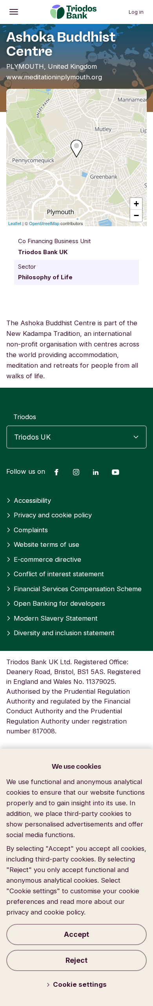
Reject (76, 960)
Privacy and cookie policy (53, 515)
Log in (136, 12)
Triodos (24, 417)
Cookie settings (80, 984)
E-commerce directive (47, 559)
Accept (76, 934)
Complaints (31, 530)
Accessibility (32, 500)
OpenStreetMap (44, 223)
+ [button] (136, 204)
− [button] (136, 215)
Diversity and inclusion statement (64, 633)
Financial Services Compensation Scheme (78, 589)
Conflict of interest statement (59, 574)
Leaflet (14, 223)
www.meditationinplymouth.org (54, 77)
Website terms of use (46, 544)
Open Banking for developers (59, 603)
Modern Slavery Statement (56, 618)
